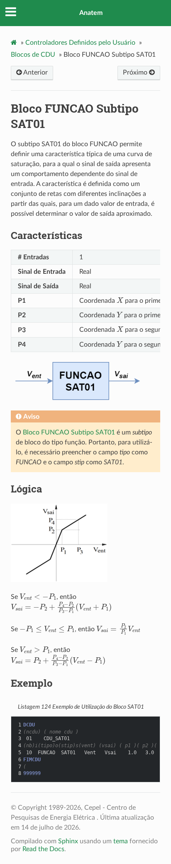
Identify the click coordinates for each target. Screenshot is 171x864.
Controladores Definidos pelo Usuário (80, 42)
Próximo (136, 72)
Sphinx (68, 841)
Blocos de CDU (33, 54)
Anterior (35, 72)
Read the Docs (43, 849)
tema (120, 841)
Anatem (91, 13)
